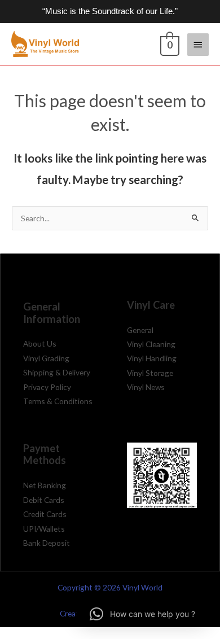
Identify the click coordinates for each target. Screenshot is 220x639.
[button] (142, 614)
